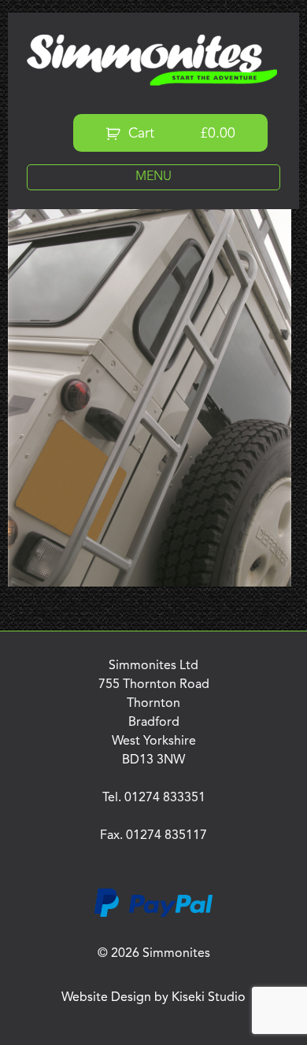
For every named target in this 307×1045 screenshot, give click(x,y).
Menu (153, 177)
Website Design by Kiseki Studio (153, 998)
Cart (179, 134)
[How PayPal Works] (153, 914)
